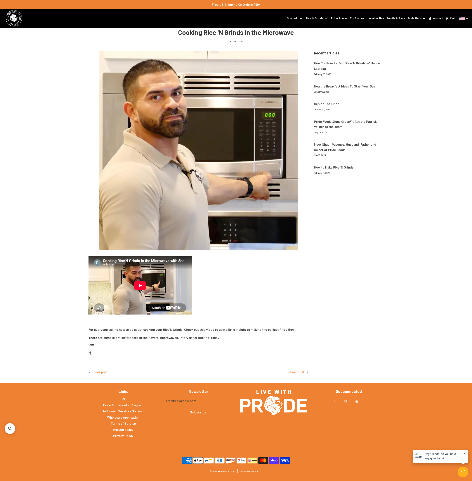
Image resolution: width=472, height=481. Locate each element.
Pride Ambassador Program (123, 405)
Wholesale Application (123, 417)
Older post (100, 372)
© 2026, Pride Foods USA (222, 471)
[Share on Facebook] (90, 352)
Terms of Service (123, 423)
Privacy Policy (123, 436)
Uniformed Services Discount (123, 411)
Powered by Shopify (250, 471)
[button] (464, 18)
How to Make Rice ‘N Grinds (333, 167)
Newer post (295, 372)
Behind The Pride (326, 104)
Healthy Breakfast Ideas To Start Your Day (344, 86)
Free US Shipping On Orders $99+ (236, 4)
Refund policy (123, 429)
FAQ (123, 399)
